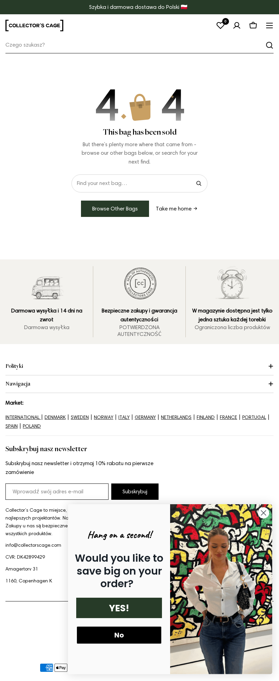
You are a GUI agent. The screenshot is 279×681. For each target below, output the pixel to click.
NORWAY (103, 417)
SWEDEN (80, 417)
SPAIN (11, 426)
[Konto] (237, 25)
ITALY (124, 417)
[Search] (198, 183)
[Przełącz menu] (269, 25)
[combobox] (139, 45)
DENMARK (55, 417)
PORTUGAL (254, 417)
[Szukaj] (269, 45)
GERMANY (145, 417)
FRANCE (228, 417)
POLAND (32, 426)
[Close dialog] (263, 513)
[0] (220, 25)
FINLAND (206, 417)
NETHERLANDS (176, 417)
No (119, 635)
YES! (119, 608)
